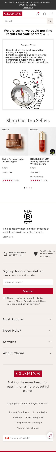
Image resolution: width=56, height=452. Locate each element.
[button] (50, 435)
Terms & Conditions (19, 425)
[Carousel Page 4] (31, 187)
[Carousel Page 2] (26, 187)
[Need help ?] (50, 435)
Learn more (8, 237)
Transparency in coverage (28, 435)
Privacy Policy (39, 425)
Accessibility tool (34, 430)
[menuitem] (37, 13)
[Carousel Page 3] (29, 187)
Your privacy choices (28, 440)
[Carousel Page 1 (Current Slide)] (24, 187)
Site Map (17, 430)
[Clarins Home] (12, 13)
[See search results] (50, 21)
